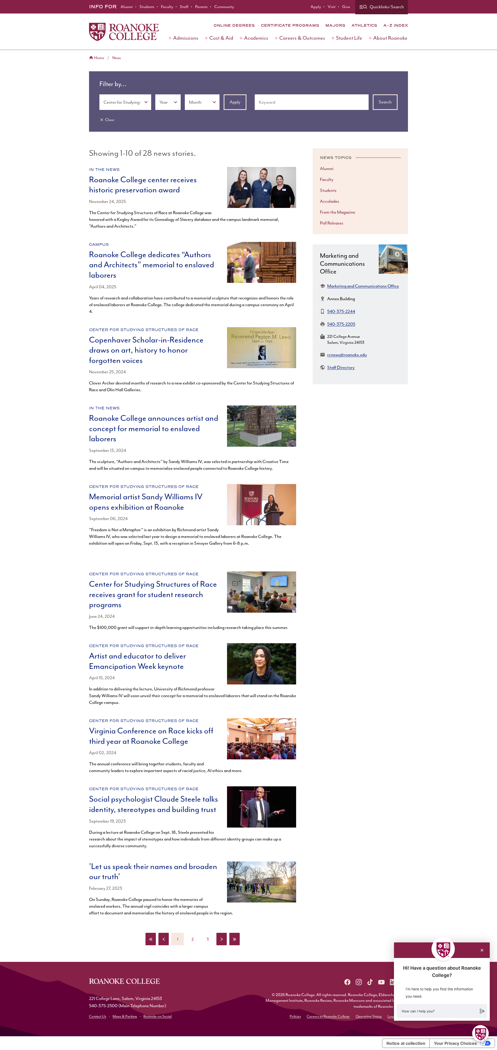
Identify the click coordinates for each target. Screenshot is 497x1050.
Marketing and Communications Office (363, 286)
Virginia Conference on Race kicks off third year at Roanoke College (151, 736)
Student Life (349, 38)
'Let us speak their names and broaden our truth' (153, 871)
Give (346, 6)
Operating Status (369, 1016)
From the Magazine (337, 212)
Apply (316, 6)
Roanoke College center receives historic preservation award (143, 184)
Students (147, 6)
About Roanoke (390, 38)
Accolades (329, 201)
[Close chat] (482, 950)
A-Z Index (395, 25)
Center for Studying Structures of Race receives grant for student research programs (153, 594)
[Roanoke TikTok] (370, 982)
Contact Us (97, 1016)
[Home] (124, 32)
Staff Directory (341, 367)
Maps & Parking (125, 1016)
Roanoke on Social (157, 1016)
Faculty (167, 6)
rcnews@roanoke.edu (347, 355)
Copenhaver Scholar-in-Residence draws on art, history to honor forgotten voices (146, 350)
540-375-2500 (103, 1006)
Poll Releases (331, 223)
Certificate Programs (290, 25)
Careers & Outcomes (302, 38)
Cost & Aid (221, 38)
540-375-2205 (341, 324)
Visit (331, 6)
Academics (256, 38)
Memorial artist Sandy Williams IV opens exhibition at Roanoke (145, 502)
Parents (201, 6)
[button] (442, 1011)
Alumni (127, 6)
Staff (184, 6)
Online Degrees (234, 25)
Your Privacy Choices (455, 1043)
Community (224, 6)
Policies (295, 1016)
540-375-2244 (341, 311)
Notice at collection (405, 1043)
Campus (99, 244)
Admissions (185, 38)
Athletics (364, 25)
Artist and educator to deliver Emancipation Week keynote (137, 661)
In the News (104, 169)
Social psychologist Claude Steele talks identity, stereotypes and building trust (153, 804)
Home (99, 57)
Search (385, 102)
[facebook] (347, 982)
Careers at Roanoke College (328, 1016)
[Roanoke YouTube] (381, 982)
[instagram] (358, 982)
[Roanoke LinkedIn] (393, 982)
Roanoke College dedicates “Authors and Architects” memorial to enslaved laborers (151, 264)
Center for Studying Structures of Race (144, 329)
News (116, 57)
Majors (335, 25)
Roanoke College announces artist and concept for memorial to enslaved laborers (153, 428)
